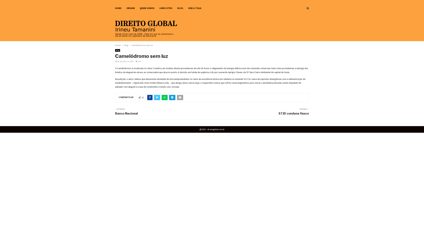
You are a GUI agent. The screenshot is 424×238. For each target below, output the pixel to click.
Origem (130, 8)
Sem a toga (194, 8)
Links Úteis (165, 8)
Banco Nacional (126, 113)
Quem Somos (147, 8)
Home (118, 8)
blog (180, 8)
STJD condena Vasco (294, 113)
